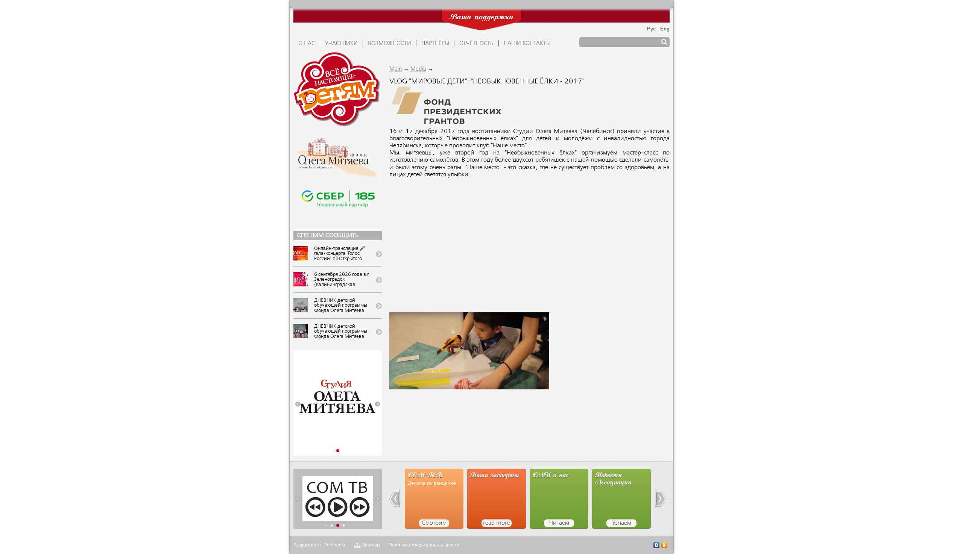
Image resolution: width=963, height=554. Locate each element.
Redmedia (334, 545)
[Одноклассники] (664, 546)
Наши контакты (527, 43)
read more (496, 523)
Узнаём (621, 523)
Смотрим (434, 523)
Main (395, 69)
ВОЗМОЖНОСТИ (389, 43)
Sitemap (371, 545)
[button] (297, 404)
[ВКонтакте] (657, 546)
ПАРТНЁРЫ (435, 43)
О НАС (306, 43)
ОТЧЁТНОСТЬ (476, 43)
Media (418, 69)
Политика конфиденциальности (424, 545)
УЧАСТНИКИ (341, 43)
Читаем (559, 523)
